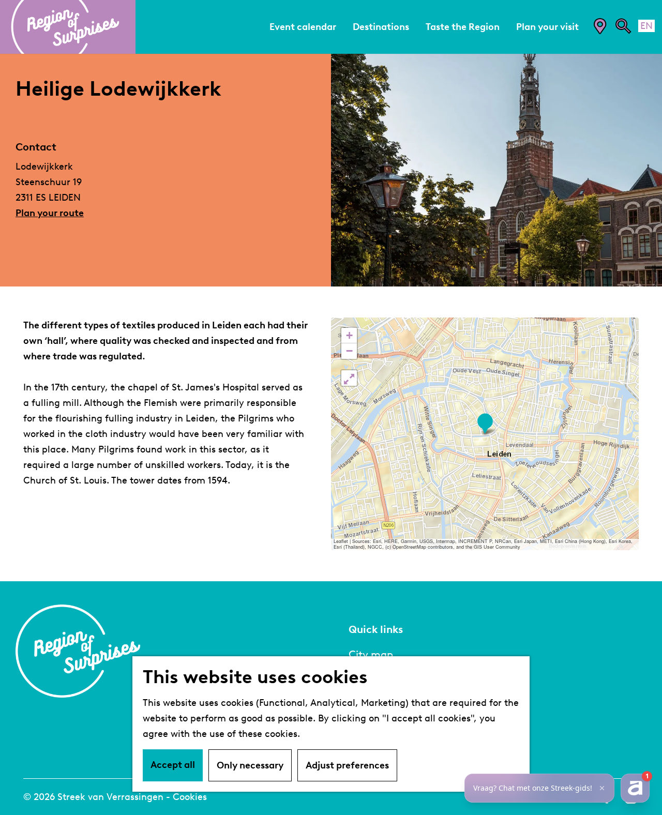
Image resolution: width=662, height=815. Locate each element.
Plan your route (50, 213)
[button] (485, 423)
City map (371, 654)
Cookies (190, 797)
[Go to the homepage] (68, 27)
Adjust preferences (347, 765)
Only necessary (250, 765)
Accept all (173, 765)
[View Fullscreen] (349, 378)
